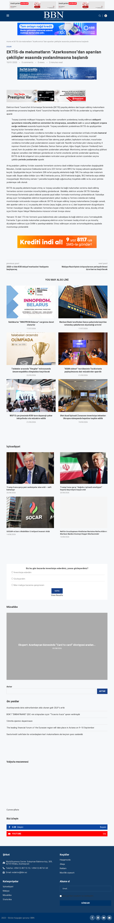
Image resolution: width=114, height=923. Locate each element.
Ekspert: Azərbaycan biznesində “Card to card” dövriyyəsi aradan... (57, 644)
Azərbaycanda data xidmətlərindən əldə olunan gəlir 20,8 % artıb (36, 707)
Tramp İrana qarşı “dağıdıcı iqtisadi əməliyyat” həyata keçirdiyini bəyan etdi (81, 488)
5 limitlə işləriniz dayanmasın (20, 721)
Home (9, 41)
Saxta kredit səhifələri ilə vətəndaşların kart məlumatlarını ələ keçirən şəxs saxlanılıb (45, 734)
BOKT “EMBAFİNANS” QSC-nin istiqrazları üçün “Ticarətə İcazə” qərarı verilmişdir (43, 714)
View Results (57, 595)
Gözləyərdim (19, 579)
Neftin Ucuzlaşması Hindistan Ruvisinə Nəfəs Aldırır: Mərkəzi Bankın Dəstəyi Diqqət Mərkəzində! (83, 532)
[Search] (99, 16)
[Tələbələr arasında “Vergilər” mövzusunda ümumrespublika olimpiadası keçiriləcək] (31, 348)
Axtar (9, 686)
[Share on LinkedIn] (43, 256)
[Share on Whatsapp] (56, 256)
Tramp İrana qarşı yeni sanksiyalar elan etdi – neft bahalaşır (29, 488)
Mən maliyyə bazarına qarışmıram (29, 585)
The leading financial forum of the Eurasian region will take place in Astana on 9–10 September (50, 727)
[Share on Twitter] (37, 256)
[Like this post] (25, 256)
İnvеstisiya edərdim (22, 572)
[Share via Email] (69, 256)
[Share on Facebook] (31, 256)
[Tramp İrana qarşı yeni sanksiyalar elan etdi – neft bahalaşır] (30, 468)
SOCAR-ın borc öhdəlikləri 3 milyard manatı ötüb (28, 531)
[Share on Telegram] (62, 256)
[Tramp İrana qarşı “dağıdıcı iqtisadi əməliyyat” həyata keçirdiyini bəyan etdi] (83, 468)
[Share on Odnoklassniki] (50, 256)
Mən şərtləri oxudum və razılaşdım (77, 896)
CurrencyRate (13, 809)
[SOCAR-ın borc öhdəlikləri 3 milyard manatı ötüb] (30, 512)
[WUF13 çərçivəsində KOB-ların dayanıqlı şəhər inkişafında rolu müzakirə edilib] (31, 395)
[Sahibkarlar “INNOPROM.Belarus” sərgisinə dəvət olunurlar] (31, 302)
